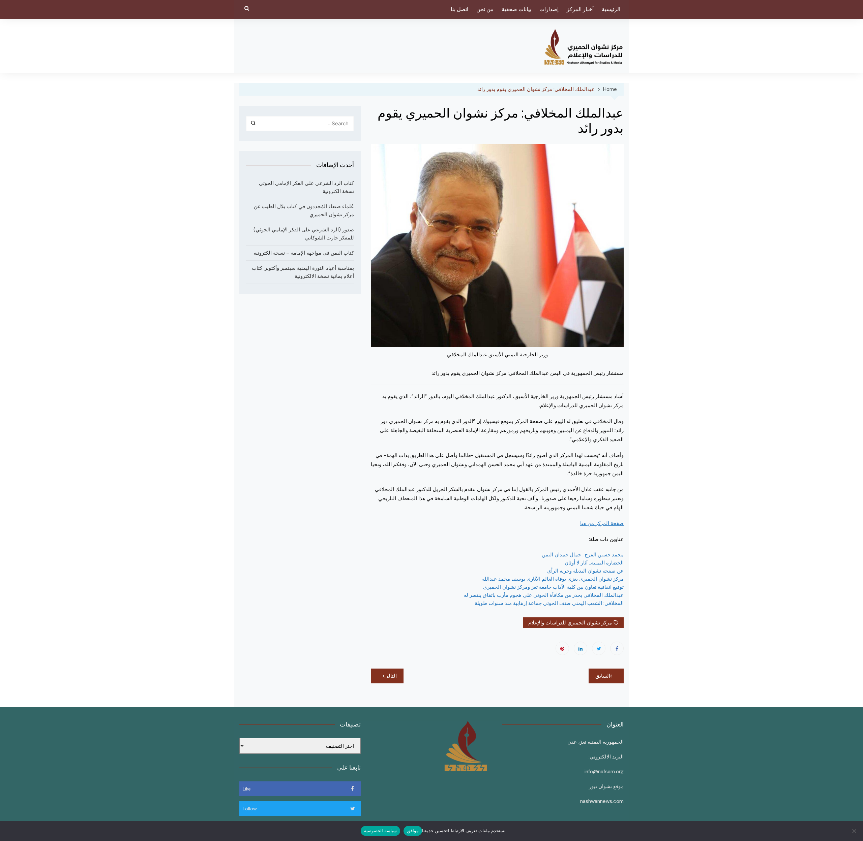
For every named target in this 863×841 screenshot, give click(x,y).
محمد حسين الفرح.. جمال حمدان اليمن (583, 554)
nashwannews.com (602, 801)
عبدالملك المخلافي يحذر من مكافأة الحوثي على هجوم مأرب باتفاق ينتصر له (544, 595)
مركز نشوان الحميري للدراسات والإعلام (570, 622)
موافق (413, 830)
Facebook (617, 648)
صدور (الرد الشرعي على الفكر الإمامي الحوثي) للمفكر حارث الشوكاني (304, 233)
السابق (602, 676)
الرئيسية (611, 9)
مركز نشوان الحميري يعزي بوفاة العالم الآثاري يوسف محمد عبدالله (553, 579)
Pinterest (562, 648)
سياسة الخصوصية (380, 830)
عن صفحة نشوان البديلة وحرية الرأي (585, 571)
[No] (854, 831)
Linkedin (580, 648)
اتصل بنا (459, 9)
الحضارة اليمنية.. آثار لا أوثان (594, 562)
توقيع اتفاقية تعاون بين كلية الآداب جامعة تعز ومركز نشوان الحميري (553, 587)
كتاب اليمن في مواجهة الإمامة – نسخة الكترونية (304, 253)
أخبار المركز (580, 9)
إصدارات (549, 9)
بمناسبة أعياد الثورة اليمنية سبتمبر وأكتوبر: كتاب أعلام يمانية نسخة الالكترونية (303, 272)
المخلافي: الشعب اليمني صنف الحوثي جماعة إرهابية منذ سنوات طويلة (549, 603)
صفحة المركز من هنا (602, 523)
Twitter (598, 648)
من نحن (485, 9)
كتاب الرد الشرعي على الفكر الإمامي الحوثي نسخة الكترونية (306, 187)
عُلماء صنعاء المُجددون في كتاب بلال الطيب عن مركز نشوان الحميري (304, 210)
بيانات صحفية (516, 9)
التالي (390, 676)
